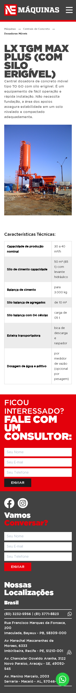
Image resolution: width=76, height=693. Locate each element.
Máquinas (10, 29)
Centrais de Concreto (36, 29)
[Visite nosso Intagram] (23, 503)
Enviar (17, 482)
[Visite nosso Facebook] (9, 503)
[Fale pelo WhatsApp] (70, 614)
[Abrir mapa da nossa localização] (69, 652)
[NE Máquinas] (33, 10)
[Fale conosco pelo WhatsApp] (62, 679)
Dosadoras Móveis (15, 33)
